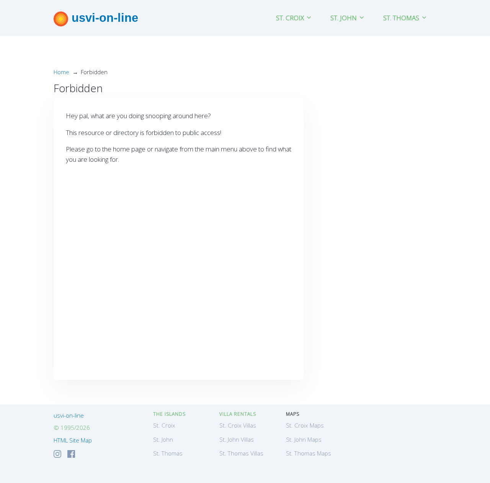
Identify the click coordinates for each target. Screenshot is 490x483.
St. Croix (164, 425)
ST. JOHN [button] (344, 17)
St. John (163, 439)
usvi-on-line (103, 17)
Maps (292, 414)
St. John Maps (304, 439)
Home (61, 72)
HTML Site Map (73, 440)
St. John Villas (236, 439)
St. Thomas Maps (308, 453)
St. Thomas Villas (241, 453)
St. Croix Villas (237, 425)
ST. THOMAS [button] (402, 17)
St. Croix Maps (305, 425)
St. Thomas (168, 453)
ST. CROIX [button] (290, 17)
